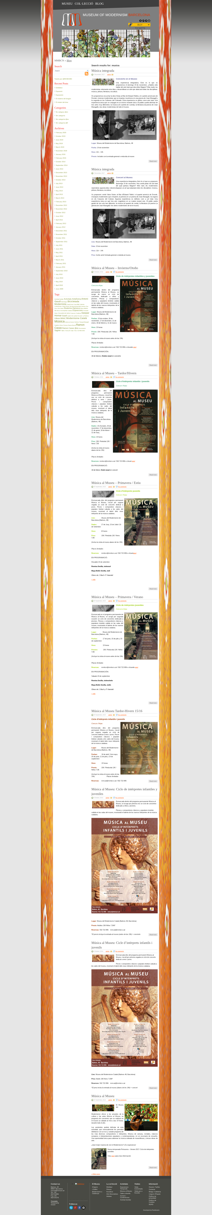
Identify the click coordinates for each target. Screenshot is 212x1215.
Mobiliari (109, 1187)
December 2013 (61, 172)
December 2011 (61, 231)
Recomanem (82, 328)
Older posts (95, 1174)
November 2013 (61, 176)
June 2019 (59, 140)
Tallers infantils (125, 1193)
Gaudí (64, 316)
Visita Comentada (138, 1188)
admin (109, 74)
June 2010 (59, 278)
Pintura (108, 1189)
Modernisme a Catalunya (97, 1192)
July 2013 (59, 183)
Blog (99, 3)
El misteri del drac (62, 102)
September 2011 (61, 241)
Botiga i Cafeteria (155, 1192)
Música (59, 321)
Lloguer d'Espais (154, 1194)
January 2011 (60, 267)
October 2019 (60, 136)
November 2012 (61, 209)
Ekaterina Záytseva (72, 308)
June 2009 (59, 289)
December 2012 (61, 205)
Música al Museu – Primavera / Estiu (116, 483)
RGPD (151, 1204)
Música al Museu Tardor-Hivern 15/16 (116, 711)
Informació (153, 1184)
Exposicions (78, 310)
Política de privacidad (152, 1197)
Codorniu (82, 304)
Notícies (77, 322)
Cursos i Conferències (124, 1196)
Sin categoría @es (62, 119)
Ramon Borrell (72, 325)
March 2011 (60, 260)
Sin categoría (60, 115)
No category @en (62, 112)
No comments (119, 272)
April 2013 (59, 194)
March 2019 (60, 147)
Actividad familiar (58, 299)
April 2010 (59, 285)
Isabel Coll (70, 316)
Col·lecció (84, 3)
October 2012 (60, 212)
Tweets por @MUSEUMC (63, 79)
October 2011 (60, 238)
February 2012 (61, 223)
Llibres (57, 318)
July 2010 (59, 274)
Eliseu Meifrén (84, 308)
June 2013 (59, 187)
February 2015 (61, 158)
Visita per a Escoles (138, 1192)
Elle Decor (57, 310)
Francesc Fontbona (75, 313)
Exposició (59, 91)
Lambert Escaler (77, 316)
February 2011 (61, 263)
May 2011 (59, 252)
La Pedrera (86, 316)
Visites (137, 1184)
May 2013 (59, 191)
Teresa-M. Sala (69, 330)
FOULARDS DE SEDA (64, 313)
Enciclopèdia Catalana (66, 310)
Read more (153, 161)
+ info (93, 580)
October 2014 (60, 162)
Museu (67, 3)
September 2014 (61, 165)
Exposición (59, 95)
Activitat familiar (125, 1200)
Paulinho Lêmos (58, 325)
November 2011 (61, 234)
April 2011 (59, 256)
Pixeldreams (155, 1210)
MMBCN (59, 60)
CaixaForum (70, 304)
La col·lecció (111, 1184)
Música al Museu (102, 1096)
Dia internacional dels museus (78, 306)
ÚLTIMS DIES (81, 330)
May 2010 (59, 281)
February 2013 (61, 201)
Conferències (58, 306)
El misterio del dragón (63, 98)
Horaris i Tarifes (154, 1187)
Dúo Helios (60, 308)
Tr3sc (75, 330)
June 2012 (59, 216)
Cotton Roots (65, 306)
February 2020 (61, 132)
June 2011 (59, 249)
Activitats (68, 299)
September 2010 (61, 271)
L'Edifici (94, 1189)
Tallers (63, 330)
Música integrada (102, 70)
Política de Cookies (152, 1201)
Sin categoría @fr (62, 123)
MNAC (63, 318)
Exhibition (59, 88)
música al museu (69, 322)
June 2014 (59, 169)
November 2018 (61, 151)
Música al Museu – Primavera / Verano (117, 597)
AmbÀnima (76, 299)
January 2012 (60, 227)
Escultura (109, 1192)
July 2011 (59, 245)
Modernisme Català (76, 318)
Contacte (152, 1189)
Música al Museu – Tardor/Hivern (113, 373)
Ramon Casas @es (70, 328)
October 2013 (60, 180)
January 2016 (60, 154)
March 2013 (60, 198)
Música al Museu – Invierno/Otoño (114, 268)
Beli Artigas (64, 301)
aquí (134, 347)
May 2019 (59, 143)
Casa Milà (76, 304)
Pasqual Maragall (84, 322)
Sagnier (57, 330)
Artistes (109, 1196)
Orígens (95, 1187)
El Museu (96, 1184)
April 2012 (59, 220)
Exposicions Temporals (124, 1188)
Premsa (65, 325)
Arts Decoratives (112, 1194)
